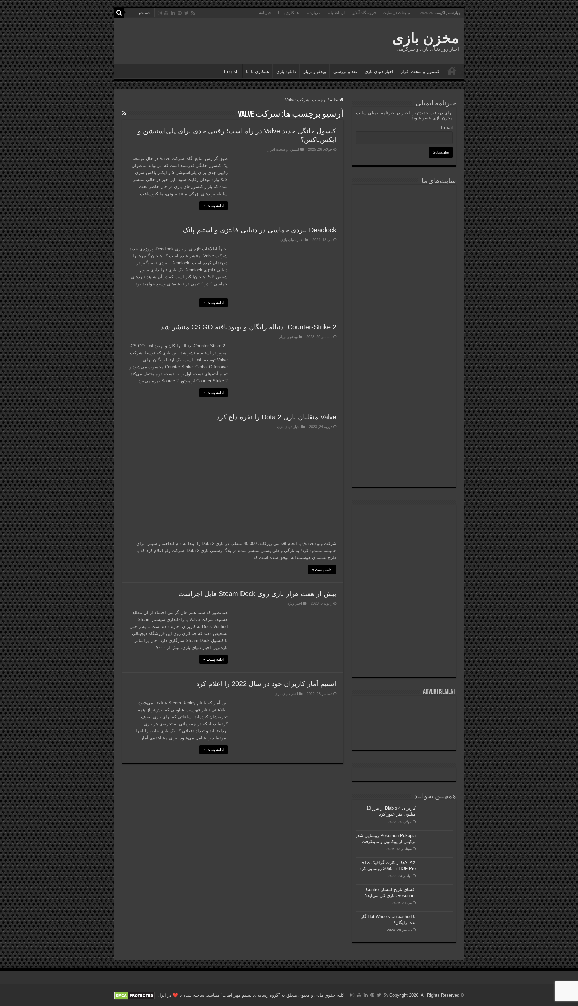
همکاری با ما (288, 12)
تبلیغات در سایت (396, 12)
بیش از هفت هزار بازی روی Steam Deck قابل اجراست (257, 593)
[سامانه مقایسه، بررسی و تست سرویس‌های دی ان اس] (404, 468)
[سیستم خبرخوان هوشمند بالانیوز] (404, 397)
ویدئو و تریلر (314, 71)
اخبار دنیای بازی (379, 71)
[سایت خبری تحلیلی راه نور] (404, 281)
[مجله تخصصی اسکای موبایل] (404, 434)
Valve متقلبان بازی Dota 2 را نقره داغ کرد (276, 417)
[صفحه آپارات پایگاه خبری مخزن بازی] (404, 614)
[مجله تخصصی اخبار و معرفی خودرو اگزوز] (404, 356)
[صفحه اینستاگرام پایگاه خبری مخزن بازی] (404, 516)
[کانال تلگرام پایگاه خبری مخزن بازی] (404, 538)
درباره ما (312, 12)
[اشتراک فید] (124, 113)
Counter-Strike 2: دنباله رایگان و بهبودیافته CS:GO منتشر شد (248, 327)
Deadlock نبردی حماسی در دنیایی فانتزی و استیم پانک (259, 230)
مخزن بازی (425, 38)
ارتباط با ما (335, 12)
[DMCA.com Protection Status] (134, 995)
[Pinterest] (179, 13)
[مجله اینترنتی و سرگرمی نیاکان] (404, 213)
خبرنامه (265, 12)
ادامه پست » (213, 205)
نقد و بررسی (345, 71)
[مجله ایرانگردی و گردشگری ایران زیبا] (404, 316)
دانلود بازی (286, 71)
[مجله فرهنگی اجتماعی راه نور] (404, 248)
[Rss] (193, 13)
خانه (334, 99)
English (231, 71)
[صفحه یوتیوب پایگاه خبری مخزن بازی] (404, 570)
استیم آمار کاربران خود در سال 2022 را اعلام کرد (266, 683)
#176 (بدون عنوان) (452, 71)
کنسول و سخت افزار (420, 71)
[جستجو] (119, 13)
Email (447, 127)
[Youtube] (166, 13)
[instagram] (159, 13)
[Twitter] (186, 13)
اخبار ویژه (294, 603)
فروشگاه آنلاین (363, 12)
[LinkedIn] (173, 13)
